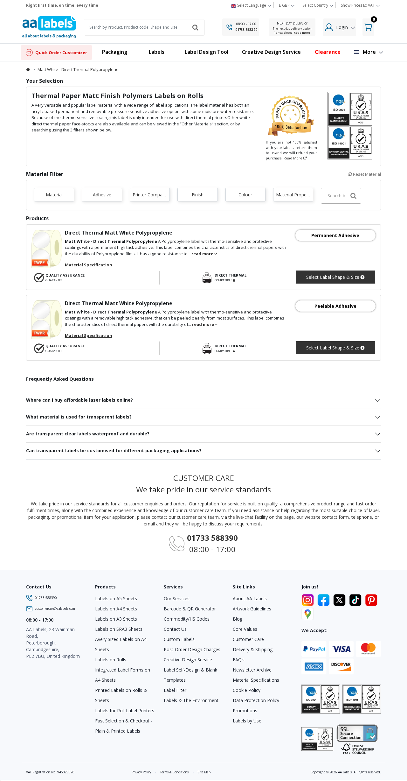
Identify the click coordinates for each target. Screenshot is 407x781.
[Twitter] (340, 599)
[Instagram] (308, 599)
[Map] (307, 613)
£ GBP (285, 5)
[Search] (195, 27)
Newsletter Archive (252, 670)
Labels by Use (247, 721)
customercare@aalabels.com (55, 608)
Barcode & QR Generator (190, 609)
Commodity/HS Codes (187, 619)
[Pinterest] (371, 599)
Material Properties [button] (294, 195)
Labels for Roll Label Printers (124, 710)
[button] (156, 52)
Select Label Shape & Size (333, 277)
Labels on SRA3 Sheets (118, 629)
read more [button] (202, 254)
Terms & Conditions (174, 772)
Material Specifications (256, 680)
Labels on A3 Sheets (116, 619)
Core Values (245, 629)
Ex (358, 5)
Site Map (203, 772)
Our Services (177, 598)
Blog (237, 619)
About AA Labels (250, 598)
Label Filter (175, 690)
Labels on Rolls (110, 660)
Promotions (245, 710)
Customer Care (248, 639)
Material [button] (54, 195)
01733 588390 (246, 29)
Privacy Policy (141, 772)
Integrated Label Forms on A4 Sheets (122, 675)
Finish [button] (198, 195)
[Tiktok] (356, 599)
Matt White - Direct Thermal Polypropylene (78, 69)
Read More (293, 158)
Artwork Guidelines (252, 609)
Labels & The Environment (191, 700)
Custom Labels (179, 639)
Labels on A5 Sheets (116, 598)
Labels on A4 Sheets (116, 609)
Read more (302, 33)
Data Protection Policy (256, 700)
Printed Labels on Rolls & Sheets (121, 695)
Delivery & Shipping (252, 649)
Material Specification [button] (88, 265)
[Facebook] (324, 599)
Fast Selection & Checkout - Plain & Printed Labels (123, 726)
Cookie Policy (246, 690)
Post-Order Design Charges (192, 649)
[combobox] (341, 196)
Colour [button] (245, 195)
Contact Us (175, 629)
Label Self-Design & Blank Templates (190, 675)
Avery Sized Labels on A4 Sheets (121, 644)
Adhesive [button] (102, 195)
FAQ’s (239, 660)
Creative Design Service (188, 660)
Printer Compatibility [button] (151, 195)
